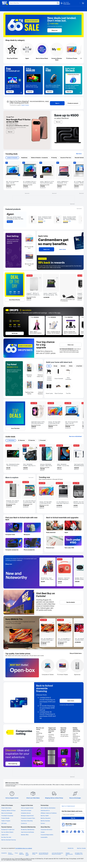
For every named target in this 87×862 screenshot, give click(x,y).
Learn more (69, 825)
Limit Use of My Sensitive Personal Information (57, 854)
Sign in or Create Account (68, 806)
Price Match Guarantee (7, 815)
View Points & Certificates (27, 832)
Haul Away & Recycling (27, 820)
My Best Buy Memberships (27, 829)
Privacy (16, 853)
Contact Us (24, 823)
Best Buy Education (46, 818)
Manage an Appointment (27, 815)
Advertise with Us (45, 810)
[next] (80, 175)
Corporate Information (46, 829)
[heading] (14, 284)
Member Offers (25, 834)
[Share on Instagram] (67, 831)
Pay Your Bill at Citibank (7, 832)
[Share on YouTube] (63, 831)
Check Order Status (6, 808)
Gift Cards (3, 823)
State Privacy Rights (27, 854)
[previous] (8, 175)
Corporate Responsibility (47, 834)
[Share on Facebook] (75, 831)
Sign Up (73, 818)
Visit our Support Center (27, 808)
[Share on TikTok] (71, 831)
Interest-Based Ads (21, 854)
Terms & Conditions (10, 854)
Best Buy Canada (81, 848)
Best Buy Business (45, 820)
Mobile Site (70, 848)
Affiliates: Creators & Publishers (49, 813)
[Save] (53, 562)
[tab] (12, 157)
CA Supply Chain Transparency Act (79, 854)
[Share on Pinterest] (79, 831)
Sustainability (44, 837)
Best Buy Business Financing (8, 839)
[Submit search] (58, 3)
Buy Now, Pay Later (6, 837)
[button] (65, 3)
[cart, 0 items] (83, 3)
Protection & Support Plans (28, 818)
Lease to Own (4, 834)
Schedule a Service (26, 813)
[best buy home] (5, 3)
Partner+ (43, 823)
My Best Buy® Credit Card (7, 829)
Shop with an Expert (26, 810)
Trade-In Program (5, 820)
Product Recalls (5, 818)
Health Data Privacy (34, 854)
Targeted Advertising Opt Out (69, 854)
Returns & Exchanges (6, 813)
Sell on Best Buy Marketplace (48, 808)
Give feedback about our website (23, 848)
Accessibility (4, 853)
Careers (43, 832)
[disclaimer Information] (21, 93)
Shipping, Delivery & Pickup (8, 810)
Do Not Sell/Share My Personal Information (43, 854)
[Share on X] (83, 831)
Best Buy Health (45, 815)
